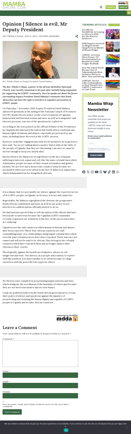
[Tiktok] (109, 171)
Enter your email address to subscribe (100, 137)
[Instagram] (92, 171)
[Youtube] (96, 171)
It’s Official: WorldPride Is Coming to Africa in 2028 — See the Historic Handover (93, 34)
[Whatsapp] (117, 171)
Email (6, 382)
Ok (66, 430)
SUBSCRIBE (96, 155)
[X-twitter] (88, 171)
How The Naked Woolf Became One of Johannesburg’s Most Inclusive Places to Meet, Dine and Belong (93, 72)
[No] (127, 427)
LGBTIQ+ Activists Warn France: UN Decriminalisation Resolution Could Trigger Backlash (91, 59)
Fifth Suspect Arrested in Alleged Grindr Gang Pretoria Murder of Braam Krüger (93, 46)
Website (6, 392)
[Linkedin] (113, 171)
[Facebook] (83, 171)
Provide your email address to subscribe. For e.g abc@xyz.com (99, 149)
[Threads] (100, 171)
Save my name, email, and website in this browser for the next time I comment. (36, 405)
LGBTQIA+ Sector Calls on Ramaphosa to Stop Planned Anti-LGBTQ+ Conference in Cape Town (92, 85)
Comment (8, 339)
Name (6, 371)
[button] (101, 7)
